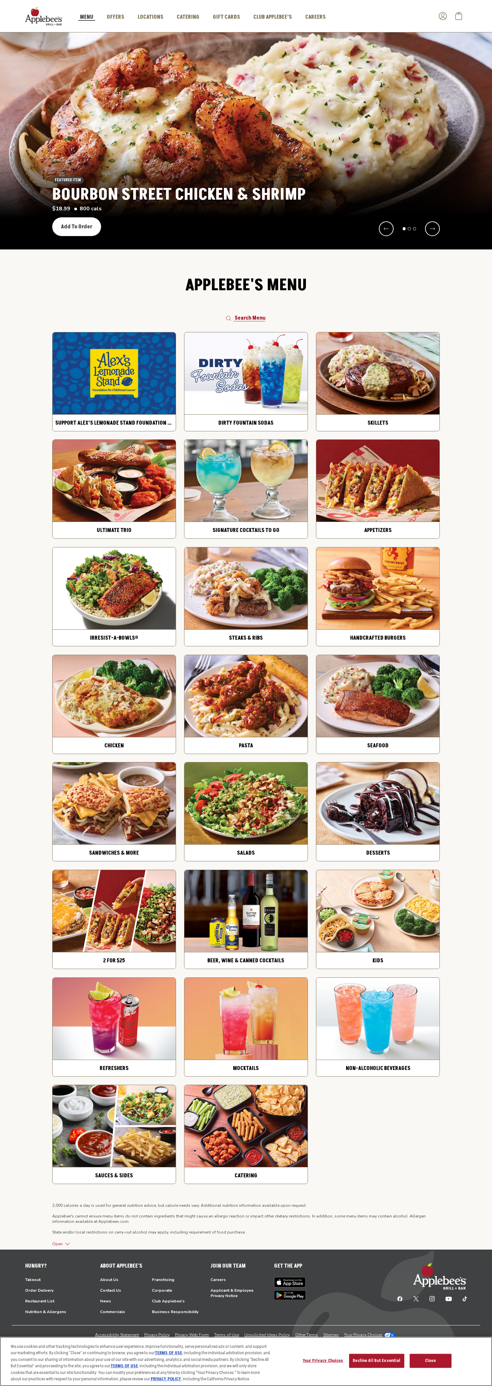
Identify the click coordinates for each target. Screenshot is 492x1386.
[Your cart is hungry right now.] (459, 16)
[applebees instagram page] (432, 1298)
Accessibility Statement (117, 1335)
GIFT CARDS (226, 17)
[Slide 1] (404, 228)
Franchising (163, 1279)
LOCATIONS (150, 17)
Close (430, 1361)
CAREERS (315, 17)
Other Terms (306, 1335)
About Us (109, 1279)
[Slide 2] (409, 228)
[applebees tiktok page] (462, 1298)
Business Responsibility (175, 1311)
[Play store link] (290, 1295)
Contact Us (110, 1290)
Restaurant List (39, 1301)
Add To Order (76, 226)
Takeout (32, 1279)
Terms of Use (226, 1335)
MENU (86, 17)
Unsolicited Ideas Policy (267, 1335)
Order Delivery (39, 1290)
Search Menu (250, 318)
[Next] (432, 228)
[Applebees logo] (44, 15)
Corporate (162, 1290)
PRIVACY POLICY (166, 1379)
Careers (218, 1279)
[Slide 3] (414, 228)
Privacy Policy (157, 1335)
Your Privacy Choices (363, 1335)
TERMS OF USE (168, 1353)
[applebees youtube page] (448, 1298)
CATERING (188, 17)
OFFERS (115, 17)
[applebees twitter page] (416, 1298)
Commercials (112, 1311)
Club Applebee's (168, 1301)
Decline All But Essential (376, 1361)
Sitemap (331, 1335)
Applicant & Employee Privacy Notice (232, 1293)
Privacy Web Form (192, 1335)
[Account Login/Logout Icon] (443, 16)
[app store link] (290, 1282)
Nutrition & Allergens (45, 1311)
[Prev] (386, 228)
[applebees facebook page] (400, 1298)
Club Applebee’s (272, 17)
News (105, 1301)
